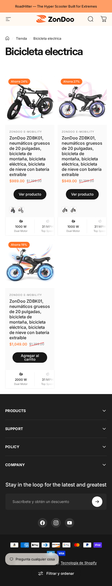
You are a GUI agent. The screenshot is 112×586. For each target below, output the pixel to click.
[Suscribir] (97, 501)
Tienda (21, 38)
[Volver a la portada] (7, 38)
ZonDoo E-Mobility (25, 131)
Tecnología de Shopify (79, 563)
